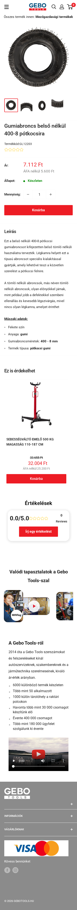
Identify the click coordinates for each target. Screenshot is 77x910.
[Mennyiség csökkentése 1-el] (28, 194)
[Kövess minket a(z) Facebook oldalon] (7, 870)
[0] (70, 6)
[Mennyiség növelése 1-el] (50, 194)
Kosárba (38, 210)
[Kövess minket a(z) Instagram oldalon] (15, 870)
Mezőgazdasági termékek (54, 17)
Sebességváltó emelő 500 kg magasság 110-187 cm (30, 441)
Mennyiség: (12, 194)
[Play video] (34, 606)
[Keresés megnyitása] (54, 6)
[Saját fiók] (62, 6)
